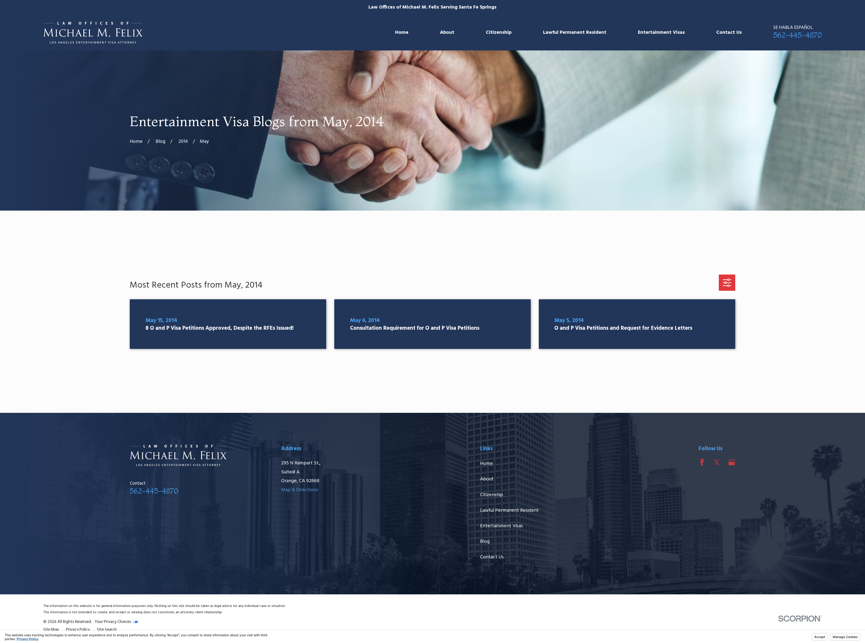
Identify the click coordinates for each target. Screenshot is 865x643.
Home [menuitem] (401, 32)
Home (486, 464)
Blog (485, 541)
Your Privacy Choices (113, 622)
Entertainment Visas (501, 526)
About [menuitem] (447, 32)
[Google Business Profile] (731, 462)
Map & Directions (299, 490)
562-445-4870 (797, 34)
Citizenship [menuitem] (499, 32)
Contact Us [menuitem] (729, 32)
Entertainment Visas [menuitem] (661, 32)
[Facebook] (702, 462)
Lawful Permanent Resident (509, 510)
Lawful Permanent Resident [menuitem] (574, 32)
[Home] (93, 32)
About (487, 479)
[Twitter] (716, 462)
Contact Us (492, 557)
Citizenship (491, 495)
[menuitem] (51, 630)
